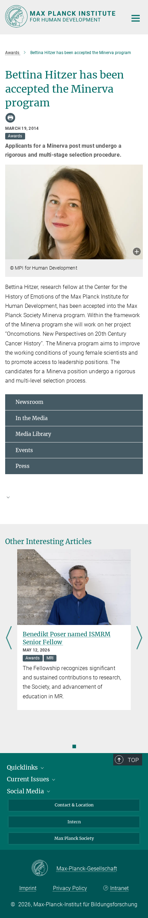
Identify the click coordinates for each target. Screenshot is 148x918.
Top (133, 760)
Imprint (27, 888)
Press (22, 466)
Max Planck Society (74, 838)
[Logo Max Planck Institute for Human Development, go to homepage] (61, 16)
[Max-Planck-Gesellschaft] (43, 868)
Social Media (26, 791)
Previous (8, 638)
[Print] (10, 118)
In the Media (31, 418)
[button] (137, 252)
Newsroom (29, 402)
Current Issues (29, 779)
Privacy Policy (70, 888)
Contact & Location (74, 804)
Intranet (119, 888)
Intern (74, 821)
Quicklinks (23, 767)
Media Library (33, 434)
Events (24, 450)
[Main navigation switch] (135, 18)
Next (139, 638)
